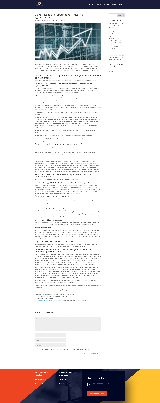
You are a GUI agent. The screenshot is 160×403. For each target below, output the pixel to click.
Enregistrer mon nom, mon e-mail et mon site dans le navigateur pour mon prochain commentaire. (63, 349)
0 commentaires (63, 20)
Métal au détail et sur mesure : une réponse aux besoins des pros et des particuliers (117, 57)
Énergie (114, 4)
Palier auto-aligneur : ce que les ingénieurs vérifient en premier (116, 25)
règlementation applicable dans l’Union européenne (74, 185)
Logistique (98, 4)
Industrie (90, 4)
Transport (107, 4)
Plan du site (62, 379)
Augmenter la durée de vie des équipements (48, 300)
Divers (120, 4)
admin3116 (40, 20)
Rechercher (121, 15)
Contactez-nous (97, 393)
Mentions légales (40, 379)
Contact (61, 384)
